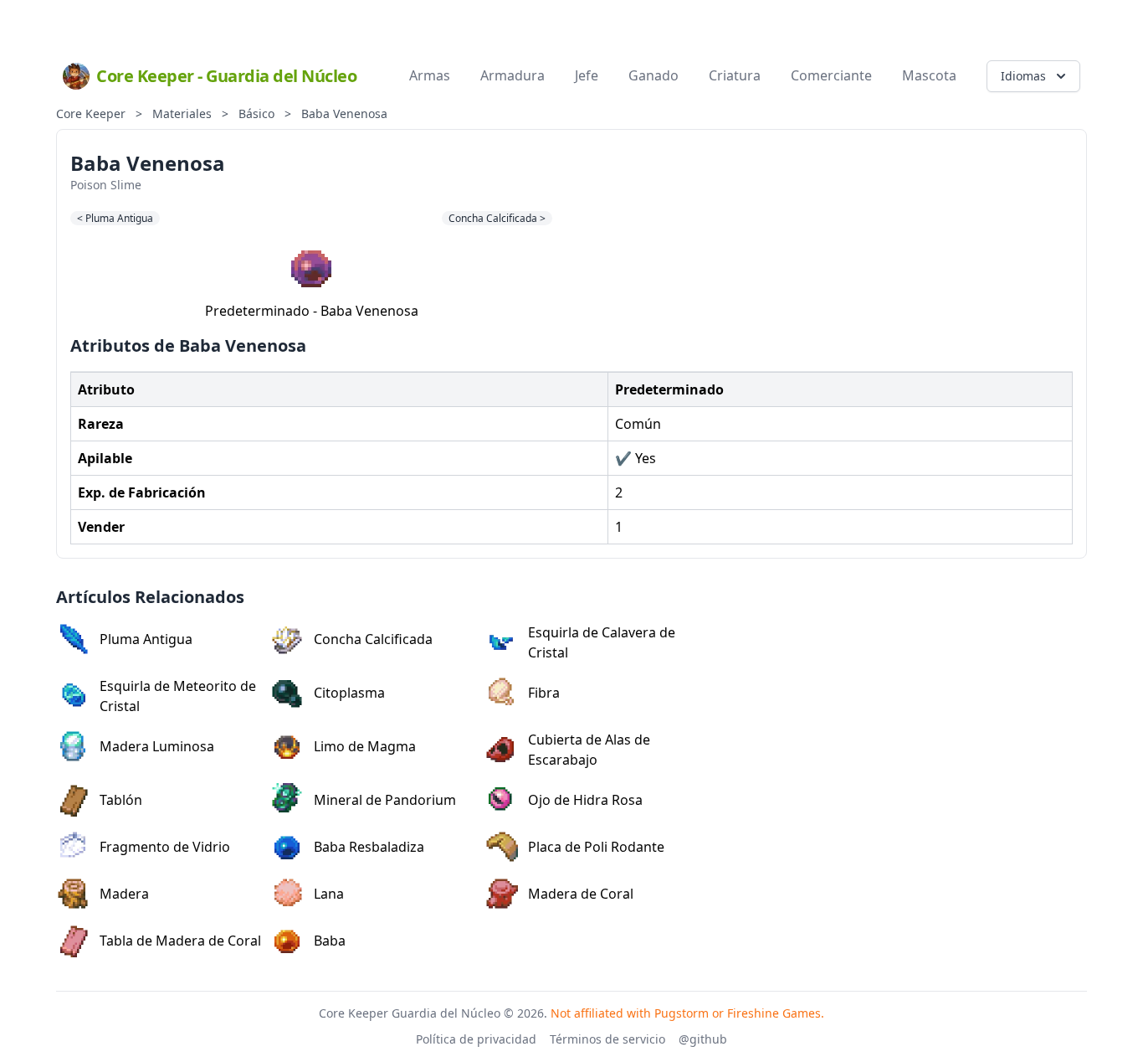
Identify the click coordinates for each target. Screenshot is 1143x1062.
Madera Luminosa (157, 746)
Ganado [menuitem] (653, 75)
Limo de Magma (365, 746)
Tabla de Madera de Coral (180, 940)
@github (703, 1039)
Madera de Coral (580, 893)
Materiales (182, 113)
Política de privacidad (476, 1039)
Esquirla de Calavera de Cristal (601, 642)
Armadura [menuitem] (512, 75)
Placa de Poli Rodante (596, 847)
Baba (330, 940)
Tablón (121, 800)
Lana (329, 893)
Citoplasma (349, 692)
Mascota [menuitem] (929, 75)
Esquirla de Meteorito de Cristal (178, 696)
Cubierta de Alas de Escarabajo (589, 749)
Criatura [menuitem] (735, 75)
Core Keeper (91, 113)
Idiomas (1023, 76)
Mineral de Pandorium (385, 800)
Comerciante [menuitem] (831, 75)
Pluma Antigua (146, 639)
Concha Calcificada (373, 639)
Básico (256, 113)
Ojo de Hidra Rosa (585, 800)
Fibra (544, 692)
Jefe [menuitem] (586, 75)
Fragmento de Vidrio (165, 847)
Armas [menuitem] (429, 75)
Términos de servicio (607, 1039)
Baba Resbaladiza (369, 847)
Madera (124, 893)
